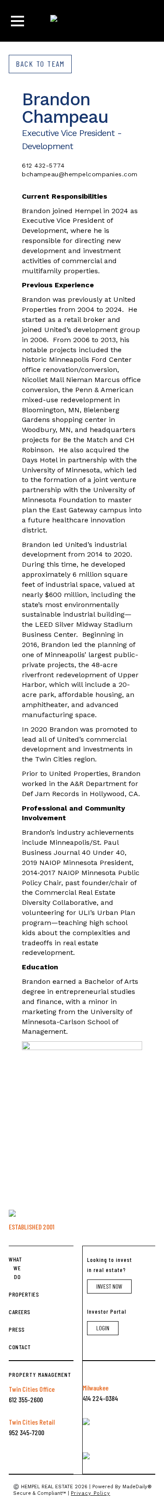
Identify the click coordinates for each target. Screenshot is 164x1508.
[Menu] (17, 21)
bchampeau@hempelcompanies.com (80, 174)
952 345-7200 (26, 1432)
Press (15, 1329)
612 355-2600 (26, 1399)
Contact (15, 1347)
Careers (15, 1311)
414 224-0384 (100, 1398)
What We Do (15, 1267)
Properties (15, 1294)
